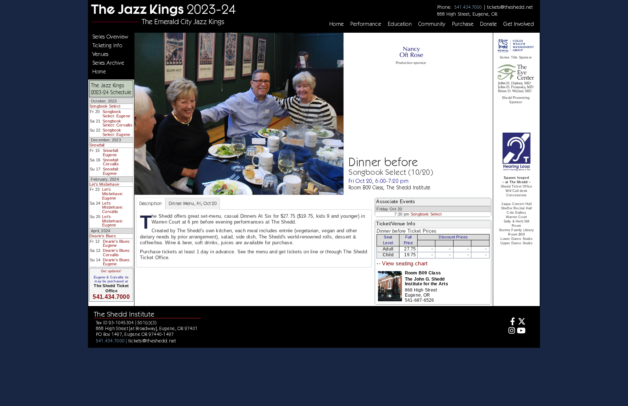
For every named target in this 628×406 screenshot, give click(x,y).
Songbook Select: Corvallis (117, 123)
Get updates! (111, 271)
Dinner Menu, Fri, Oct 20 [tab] (193, 203)
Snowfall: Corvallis (111, 162)
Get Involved (518, 24)
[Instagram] (510, 331)
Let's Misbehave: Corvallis (112, 207)
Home (336, 24)
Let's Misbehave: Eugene (112, 193)
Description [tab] (150, 203)
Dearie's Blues (102, 236)
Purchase (463, 24)
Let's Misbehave (104, 184)
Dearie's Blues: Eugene (116, 243)
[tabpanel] (253, 239)
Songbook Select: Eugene (116, 113)
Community (432, 24)
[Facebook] (510, 322)
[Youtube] (521, 331)
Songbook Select (104, 106)
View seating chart (404, 263)
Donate (488, 24)
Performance (365, 24)
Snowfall (97, 145)
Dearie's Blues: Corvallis (116, 252)
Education (400, 24)
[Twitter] (521, 322)
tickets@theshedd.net (510, 7)
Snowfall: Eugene (111, 152)
